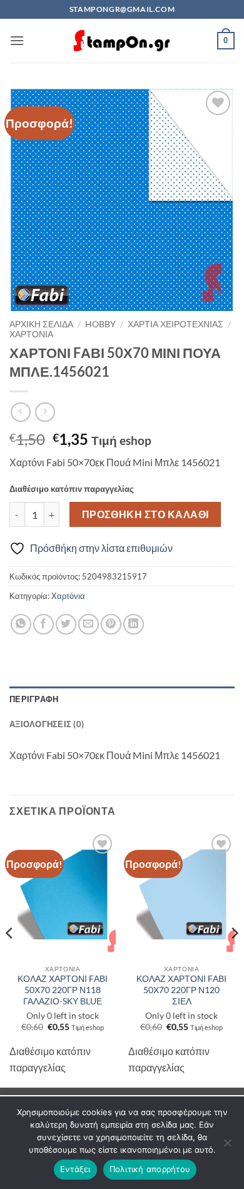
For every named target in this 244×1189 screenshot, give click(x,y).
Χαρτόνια (31, 334)
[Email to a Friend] (88, 624)
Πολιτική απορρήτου (150, 1169)
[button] (16, 40)
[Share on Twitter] (66, 624)
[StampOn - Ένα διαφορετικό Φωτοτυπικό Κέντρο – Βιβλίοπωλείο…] (122, 41)
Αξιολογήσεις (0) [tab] (46, 724)
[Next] (233, 958)
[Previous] (10, 958)
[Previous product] (44, 412)
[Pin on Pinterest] (111, 624)
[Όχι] (227, 1146)
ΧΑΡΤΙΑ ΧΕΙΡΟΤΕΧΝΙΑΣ (175, 324)
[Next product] (20, 412)
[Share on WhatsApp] (21, 624)
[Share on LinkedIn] (133, 624)
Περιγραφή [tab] (33, 699)
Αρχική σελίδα (41, 324)
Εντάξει (75, 1169)
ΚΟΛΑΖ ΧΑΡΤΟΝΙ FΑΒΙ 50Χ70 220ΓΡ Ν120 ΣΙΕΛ (181, 990)
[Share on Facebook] (43, 624)
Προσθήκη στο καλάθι (145, 514)
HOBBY (100, 324)
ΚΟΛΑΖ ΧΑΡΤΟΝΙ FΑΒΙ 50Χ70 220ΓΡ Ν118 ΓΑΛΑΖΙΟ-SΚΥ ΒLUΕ (63, 990)
